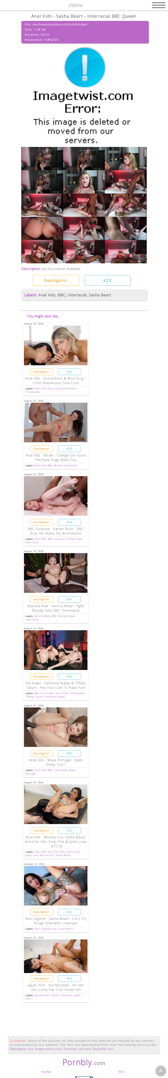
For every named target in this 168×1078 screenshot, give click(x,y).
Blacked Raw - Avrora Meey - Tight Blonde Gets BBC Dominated (55, 608)
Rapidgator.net (21, 1049)
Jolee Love (32, 855)
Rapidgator (56, 280)
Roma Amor (68, 388)
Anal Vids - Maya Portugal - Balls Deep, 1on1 (56, 762)
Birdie (58, 465)
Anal (37, 539)
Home (46, 1072)
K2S (107, 280)
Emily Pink (73, 852)
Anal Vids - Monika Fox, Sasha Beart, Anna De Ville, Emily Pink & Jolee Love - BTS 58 (55, 841)
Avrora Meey (42, 616)
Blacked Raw (67, 616)
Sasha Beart (100, 294)
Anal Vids (47, 294)
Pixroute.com (74, 1049)
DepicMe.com (103, 1049)
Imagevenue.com (48, 1049)
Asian (55, 995)
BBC (62, 294)
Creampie (66, 995)
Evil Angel (47, 693)
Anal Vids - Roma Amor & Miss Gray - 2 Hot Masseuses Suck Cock (55, 380)
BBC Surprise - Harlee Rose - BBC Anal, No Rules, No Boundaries (56, 531)
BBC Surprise (56, 539)
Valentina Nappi (54, 696)
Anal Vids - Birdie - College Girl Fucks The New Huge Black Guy (56, 457)
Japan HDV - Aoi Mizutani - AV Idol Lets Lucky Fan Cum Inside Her (56, 987)
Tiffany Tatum (34, 696)
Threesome (32, 392)
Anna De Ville (56, 852)
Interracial (77, 294)
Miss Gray (54, 388)
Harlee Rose (74, 539)
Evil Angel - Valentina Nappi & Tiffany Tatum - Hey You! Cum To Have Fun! (56, 685)
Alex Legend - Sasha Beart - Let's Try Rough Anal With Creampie (55, 920)
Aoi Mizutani (42, 995)
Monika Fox (47, 855)
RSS (122, 1072)
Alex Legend (42, 928)
